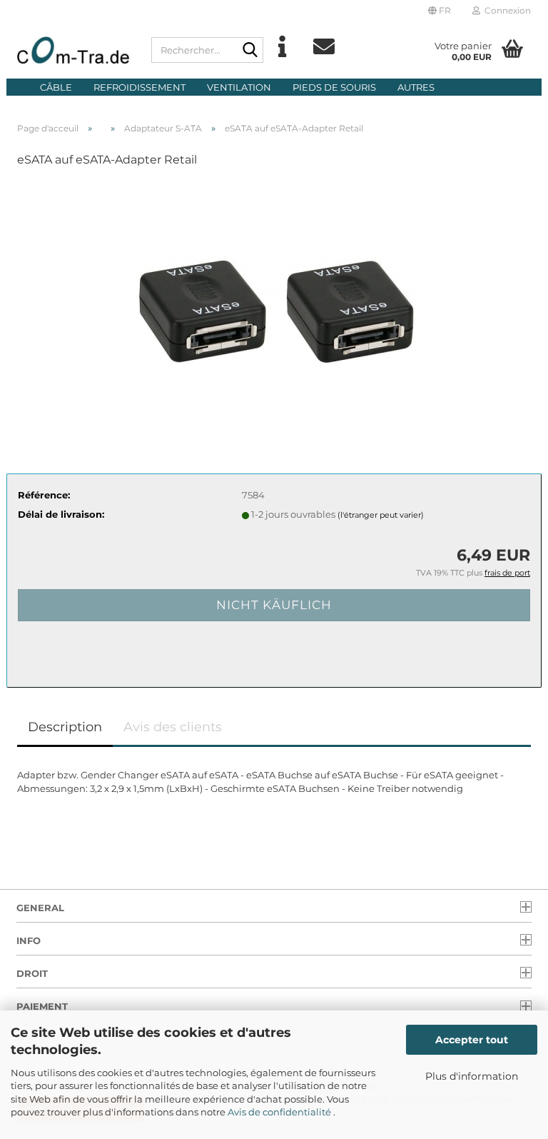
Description (65, 727)
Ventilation (239, 87)
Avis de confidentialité (280, 1112)
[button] (439, 10)
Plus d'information (471, 1076)
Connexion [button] (505, 10)
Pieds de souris (334, 87)
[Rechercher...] (249, 51)
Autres (416, 87)
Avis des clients (172, 727)
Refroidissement (139, 87)
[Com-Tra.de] (73, 50)
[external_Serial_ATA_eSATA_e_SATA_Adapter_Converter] (274, 287)
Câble (56, 87)
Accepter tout (471, 1039)
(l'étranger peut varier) (381, 515)
